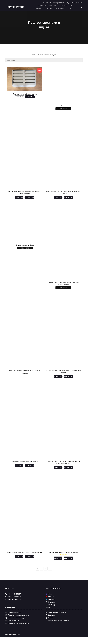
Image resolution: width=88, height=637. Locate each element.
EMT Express (16, 7)
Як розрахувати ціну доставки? (19, 615)
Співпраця (38, 8)
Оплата (50, 618)
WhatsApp (51, 605)
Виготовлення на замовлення (18, 623)
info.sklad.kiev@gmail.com (55, 3)
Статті (70, 8)
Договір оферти (13, 620)
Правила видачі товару (16, 618)
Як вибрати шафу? (14, 612)
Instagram (51, 602)
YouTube (51, 597)
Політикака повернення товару (59, 620)
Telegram (51, 599)
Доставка (51, 615)
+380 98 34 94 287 (76, 3)
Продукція (41, 6)
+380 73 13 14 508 (14, 597)
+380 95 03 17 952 (14, 599)
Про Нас (49, 8)
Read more (63, 108)
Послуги (52, 6)
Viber (50, 594)
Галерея (63, 6)
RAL (71, 6)
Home (34, 55)
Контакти (60, 8)
